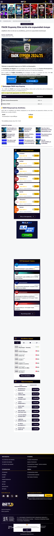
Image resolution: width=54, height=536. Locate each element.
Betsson (21, 207)
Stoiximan (21, 153)
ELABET (3, 477)
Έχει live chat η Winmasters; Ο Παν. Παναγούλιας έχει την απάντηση (46, 129)
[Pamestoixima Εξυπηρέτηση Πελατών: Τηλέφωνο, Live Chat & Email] (21, 129)
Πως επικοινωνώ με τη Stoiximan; (46, 134)
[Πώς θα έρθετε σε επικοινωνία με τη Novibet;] (3, 129)
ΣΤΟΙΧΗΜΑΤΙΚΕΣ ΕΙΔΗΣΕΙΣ (33, 474)
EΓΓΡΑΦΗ (31, 81)
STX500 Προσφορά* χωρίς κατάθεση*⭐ (25, 268)
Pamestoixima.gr (23, 176)
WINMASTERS (5, 486)
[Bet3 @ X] (12, 496)
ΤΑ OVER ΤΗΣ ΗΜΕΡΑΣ (7, 462)
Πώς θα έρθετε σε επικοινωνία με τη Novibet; (11, 129)
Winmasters (22, 199)
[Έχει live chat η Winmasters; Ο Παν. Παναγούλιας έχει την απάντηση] (38, 129)
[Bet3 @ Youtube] (16, 496)
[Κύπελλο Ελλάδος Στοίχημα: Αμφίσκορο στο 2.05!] (21, 135)
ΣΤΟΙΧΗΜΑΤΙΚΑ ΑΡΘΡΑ (27, 24)
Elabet (21, 169)
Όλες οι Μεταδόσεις (26, 375)
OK (27, 530)
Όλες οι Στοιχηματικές (26, 216)
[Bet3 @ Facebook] (7, 496)
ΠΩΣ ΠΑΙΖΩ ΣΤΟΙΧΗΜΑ (32, 477)
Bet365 (21, 192)
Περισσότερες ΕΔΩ (26, 313)
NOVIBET (4, 474)
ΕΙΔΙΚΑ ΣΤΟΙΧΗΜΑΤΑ (32, 462)
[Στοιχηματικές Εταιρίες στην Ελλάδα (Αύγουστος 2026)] (4, 135)
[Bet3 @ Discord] (3, 496)
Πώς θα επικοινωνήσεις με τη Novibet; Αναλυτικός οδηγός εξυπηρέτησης (46, 141)
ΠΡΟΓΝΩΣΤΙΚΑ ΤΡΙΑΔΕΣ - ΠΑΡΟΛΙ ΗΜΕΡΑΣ (37, 464)
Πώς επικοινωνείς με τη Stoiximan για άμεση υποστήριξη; (29, 141)
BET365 (3, 484)
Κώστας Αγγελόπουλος (7, 35)
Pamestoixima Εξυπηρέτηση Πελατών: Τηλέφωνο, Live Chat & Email (28, 129)
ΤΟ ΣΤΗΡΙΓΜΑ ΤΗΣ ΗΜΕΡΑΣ (8, 459)
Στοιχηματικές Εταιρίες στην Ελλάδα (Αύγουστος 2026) (12, 135)
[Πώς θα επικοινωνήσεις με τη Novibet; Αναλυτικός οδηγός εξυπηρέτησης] (38, 141)
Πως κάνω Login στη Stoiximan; (11, 140)
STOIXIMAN (4, 472)
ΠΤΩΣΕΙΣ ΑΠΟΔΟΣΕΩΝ (32, 459)
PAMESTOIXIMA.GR (6, 479)
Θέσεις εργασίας (5, 511)
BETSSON (4, 488)
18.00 (30, 117)
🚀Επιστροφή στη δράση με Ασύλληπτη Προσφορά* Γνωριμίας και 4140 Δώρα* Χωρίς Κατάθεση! (26, 297)
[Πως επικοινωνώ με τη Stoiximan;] (38, 135)
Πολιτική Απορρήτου (6, 509)
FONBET (4, 481)
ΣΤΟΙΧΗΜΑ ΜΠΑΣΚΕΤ (32, 466)
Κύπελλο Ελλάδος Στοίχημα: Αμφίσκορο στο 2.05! (29, 135)
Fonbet (21, 184)
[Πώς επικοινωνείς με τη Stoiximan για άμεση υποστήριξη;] (21, 141)
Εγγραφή (48, 495)
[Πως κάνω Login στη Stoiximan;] (4, 141)
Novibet (21, 161)
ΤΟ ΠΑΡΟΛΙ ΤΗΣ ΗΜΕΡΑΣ (7, 464)
